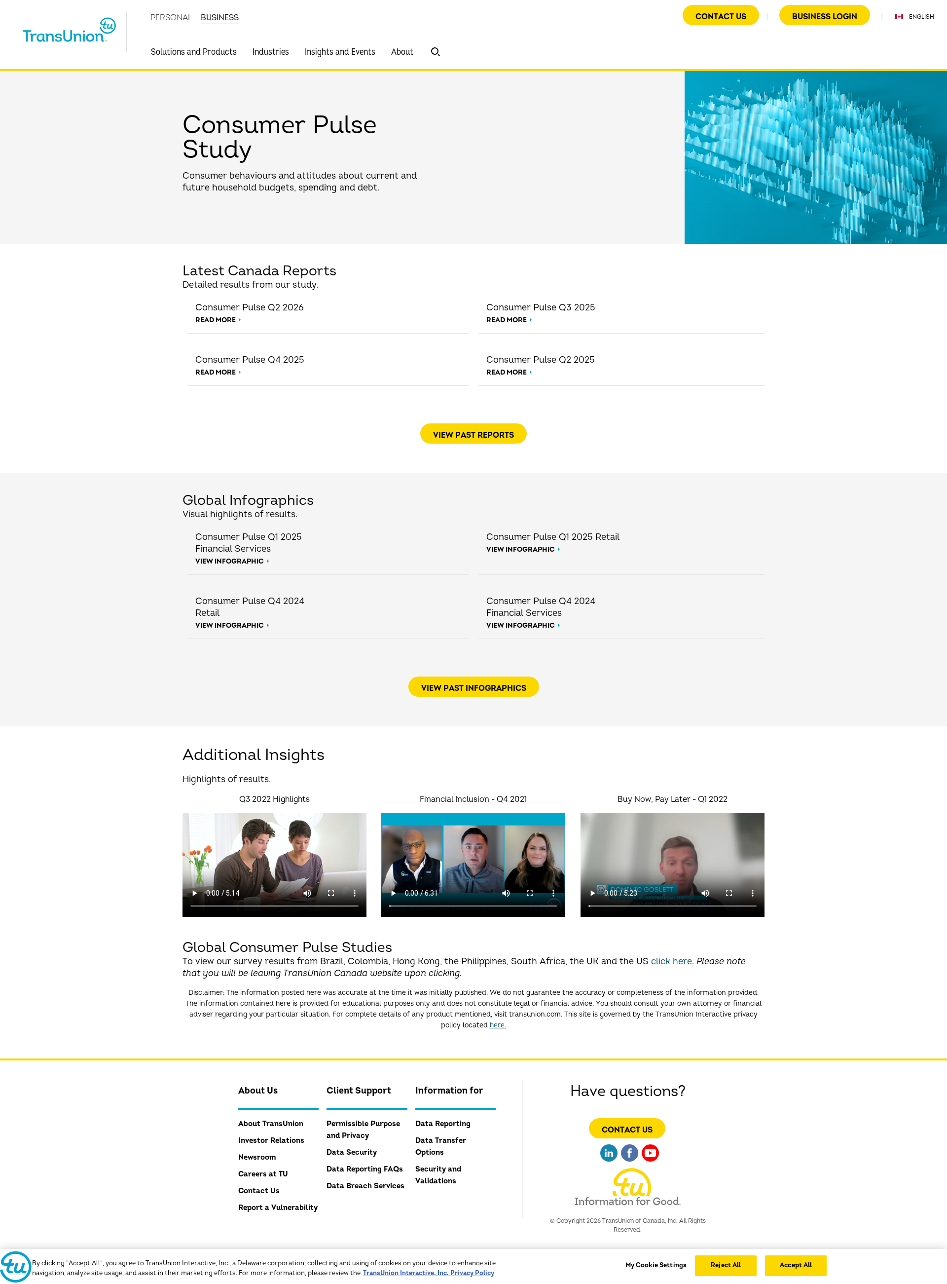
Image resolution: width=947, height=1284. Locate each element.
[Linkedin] (609, 1162)
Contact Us (720, 17)
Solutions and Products (194, 52)
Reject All (726, 1265)
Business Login (824, 17)
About (402, 52)
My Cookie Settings (656, 1265)
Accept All (796, 1265)
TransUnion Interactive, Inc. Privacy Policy (428, 1273)
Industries (271, 52)
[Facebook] (629, 1162)
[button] (435, 51)
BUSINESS (220, 18)
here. (498, 1025)
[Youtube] (650, 1162)
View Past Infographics (473, 688)
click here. (672, 961)
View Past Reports (473, 435)
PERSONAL (171, 18)
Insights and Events (340, 52)
